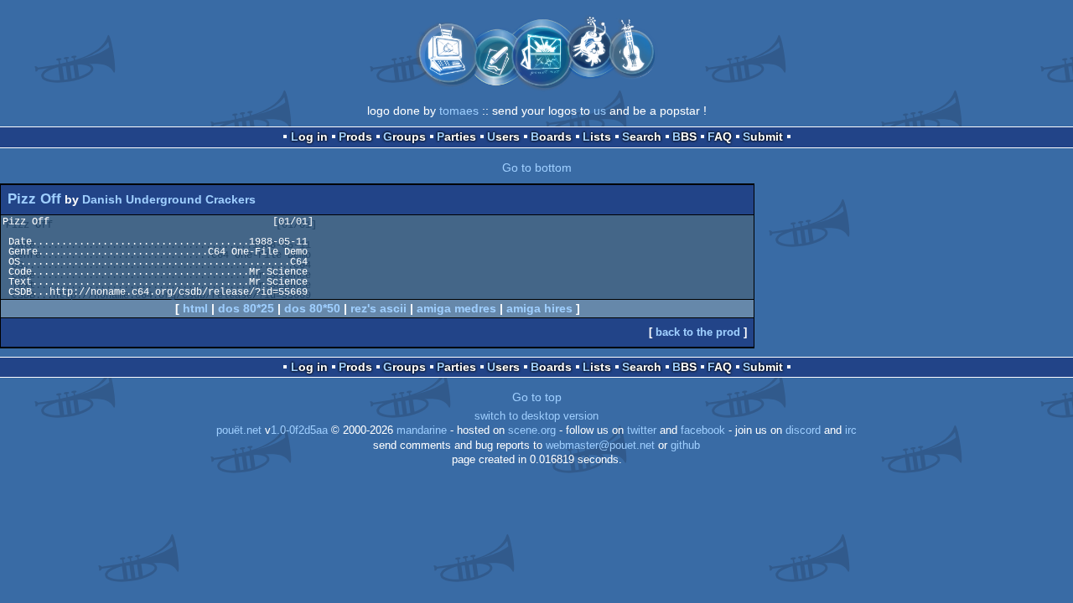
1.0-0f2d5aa (299, 430)
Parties (456, 136)
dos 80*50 (312, 308)
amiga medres (456, 308)
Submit (763, 136)
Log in (309, 136)
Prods (355, 136)
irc (851, 430)
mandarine (422, 430)
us (600, 110)
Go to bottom (537, 167)
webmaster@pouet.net (600, 445)
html (195, 308)
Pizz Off (34, 199)
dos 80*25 (246, 308)
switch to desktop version (536, 416)
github (685, 445)
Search (641, 136)
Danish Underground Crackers (169, 199)
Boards (551, 136)
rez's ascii (378, 308)
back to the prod (698, 332)
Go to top (537, 397)
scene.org (532, 430)
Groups (404, 136)
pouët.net (239, 430)
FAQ (720, 136)
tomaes (459, 110)
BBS (684, 136)
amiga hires (539, 308)
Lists (597, 136)
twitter (641, 430)
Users (503, 136)
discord (803, 430)
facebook (703, 430)
